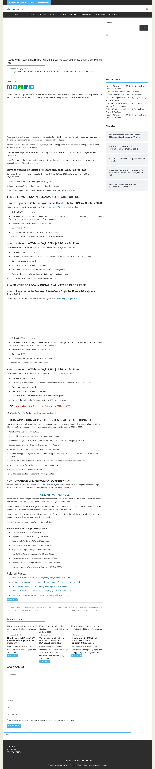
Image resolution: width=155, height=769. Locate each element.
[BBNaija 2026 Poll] (9, 15)
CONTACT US (12, 746)
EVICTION (62, 15)
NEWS (25, 15)
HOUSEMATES (114, 15)
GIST (52, 15)
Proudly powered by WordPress (61, 765)
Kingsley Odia (14, 69)
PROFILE (73, 15)
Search (109, 22)
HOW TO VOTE (12, 599)
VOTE (33, 15)
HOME (16, 15)
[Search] (144, 28)
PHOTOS (43, 15)
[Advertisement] (55, 39)
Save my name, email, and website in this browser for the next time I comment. (42, 720)
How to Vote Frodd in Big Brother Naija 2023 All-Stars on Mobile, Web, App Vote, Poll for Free (79, 608)
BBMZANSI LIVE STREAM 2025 (92, 15)
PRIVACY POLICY (14, 752)
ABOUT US (11, 749)
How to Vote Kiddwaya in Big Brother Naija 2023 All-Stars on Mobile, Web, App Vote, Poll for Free (29, 608)
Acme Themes (101, 765)
